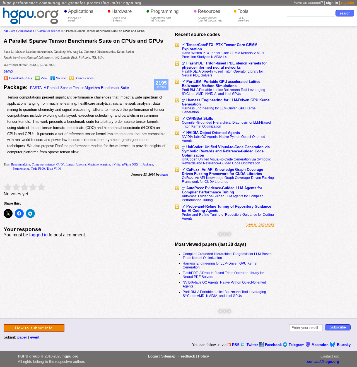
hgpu (164, 174)
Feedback (186, 356)
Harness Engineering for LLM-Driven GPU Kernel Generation (226, 102)
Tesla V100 (54, 168)
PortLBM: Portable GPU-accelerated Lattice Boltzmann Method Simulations (221, 84)
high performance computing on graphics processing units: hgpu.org (72, 3)
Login (153, 356)
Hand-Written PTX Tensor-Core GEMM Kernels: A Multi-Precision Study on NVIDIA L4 (223, 55)
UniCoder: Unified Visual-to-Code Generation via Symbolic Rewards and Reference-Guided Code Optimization (226, 151)
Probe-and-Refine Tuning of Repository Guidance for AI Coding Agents (226, 208)
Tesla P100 (38, 168)
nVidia (116, 164)
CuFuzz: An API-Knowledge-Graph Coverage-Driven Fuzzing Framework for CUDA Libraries (223, 171)
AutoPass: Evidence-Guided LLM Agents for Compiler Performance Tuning (222, 190)
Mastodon (321, 345)
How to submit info (34, 328)
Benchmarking (20, 164)
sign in (332, 3)
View (44, 78)
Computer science (43, 164)
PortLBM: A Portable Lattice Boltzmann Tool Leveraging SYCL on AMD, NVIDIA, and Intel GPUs (223, 92)
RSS (236, 345)
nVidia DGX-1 (131, 164)
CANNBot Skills (199, 118)
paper (22, 337)
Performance (21, 168)
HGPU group (29, 356)
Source (61, 78)
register (347, 3)
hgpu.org (9, 30)
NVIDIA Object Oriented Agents (213, 133)
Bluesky (344, 345)
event (34, 337)
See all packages (260, 224)
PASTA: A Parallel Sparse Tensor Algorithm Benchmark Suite (79, 88)
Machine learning (99, 164)
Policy (203, 356)
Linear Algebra (76, 164)
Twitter (253, 345)
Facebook (274, 345)
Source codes (84, 78)
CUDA (60, 164)
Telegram (297, 345)
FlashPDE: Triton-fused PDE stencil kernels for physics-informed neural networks (224, 65)
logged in (38, 234)
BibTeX (8, 71)
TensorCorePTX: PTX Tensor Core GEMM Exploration (219, 47)
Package (148, 164)
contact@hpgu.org (323, 361)
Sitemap (168, 356)
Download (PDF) (20, 78)
